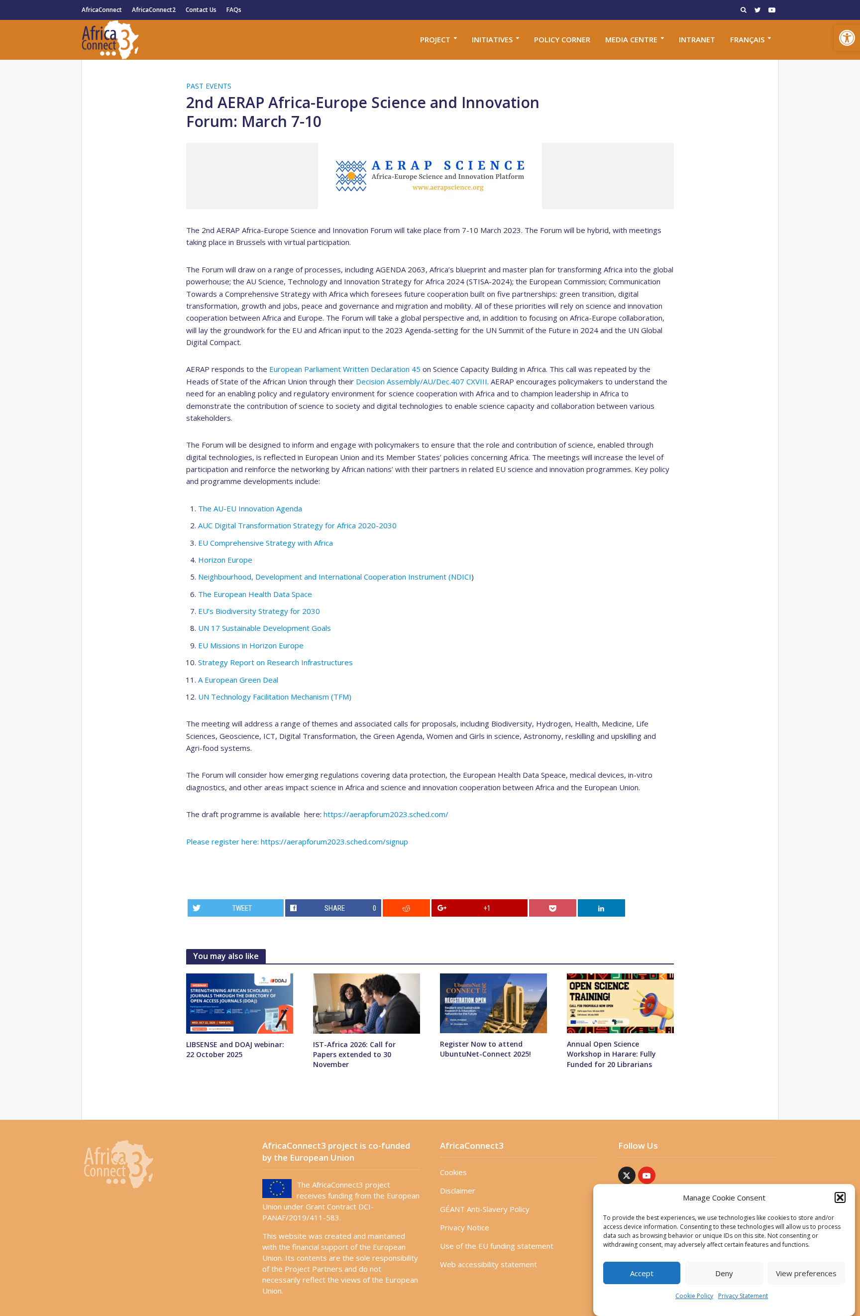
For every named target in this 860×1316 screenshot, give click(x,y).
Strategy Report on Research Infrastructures (275, 662)
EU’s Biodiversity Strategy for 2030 (259, 611)
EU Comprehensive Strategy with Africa (265, 543)
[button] (847, 38)
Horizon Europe (225, 560)
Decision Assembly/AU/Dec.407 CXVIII (421, 381)
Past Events (208, 86)
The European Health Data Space (255, 594)
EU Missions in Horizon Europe (251, 645)
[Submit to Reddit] (406, 908)
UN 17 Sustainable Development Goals (264, 628)
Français (747, 39)
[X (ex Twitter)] (627, 1175)
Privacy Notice (464, 1227)
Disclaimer (457, 1191)
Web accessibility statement (488, 1264)
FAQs (233, 9)
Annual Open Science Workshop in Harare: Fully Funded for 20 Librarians (611, 1054)
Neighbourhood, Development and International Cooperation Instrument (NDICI (334, 577)
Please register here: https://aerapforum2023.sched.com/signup (297, 841)
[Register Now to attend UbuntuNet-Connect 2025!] (493, 1002)
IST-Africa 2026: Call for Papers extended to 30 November (354, 1054)
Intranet (697, 39)
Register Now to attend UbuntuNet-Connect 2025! (485, 1049)
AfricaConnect (102, 9)
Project (435, 39)
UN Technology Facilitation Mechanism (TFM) (274, 697)
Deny (724, 1273)
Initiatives (492, 39)
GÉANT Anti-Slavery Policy (485, 1209)
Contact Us (201, 9)
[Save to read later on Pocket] (553, 908)
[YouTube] (646, 1175)
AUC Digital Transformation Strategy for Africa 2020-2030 (297, 525)
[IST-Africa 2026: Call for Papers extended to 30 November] (366, 1003)
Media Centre (631, 39)
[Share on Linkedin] (602, 908)
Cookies (453, 1172)
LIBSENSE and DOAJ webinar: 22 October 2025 (235, 1049)
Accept (641, 1273)
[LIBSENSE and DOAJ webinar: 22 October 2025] (239, 1003)
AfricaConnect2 (154, 9)
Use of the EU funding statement (496, 1246)
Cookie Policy (694, 1296)
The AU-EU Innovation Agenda (250, 508)
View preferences (806, 1273)
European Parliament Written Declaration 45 (345, 369)
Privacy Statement (743, 1296)
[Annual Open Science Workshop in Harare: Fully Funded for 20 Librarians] (620, 1002)
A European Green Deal (238, 680)
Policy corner (562, 39)
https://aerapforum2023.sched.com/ (385, 814)
